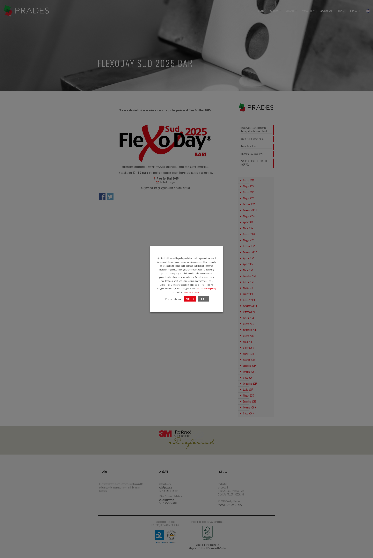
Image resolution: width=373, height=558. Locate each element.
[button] (173, 299)
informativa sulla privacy (206, 288)
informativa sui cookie (190, 292)
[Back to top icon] (367, 552)
